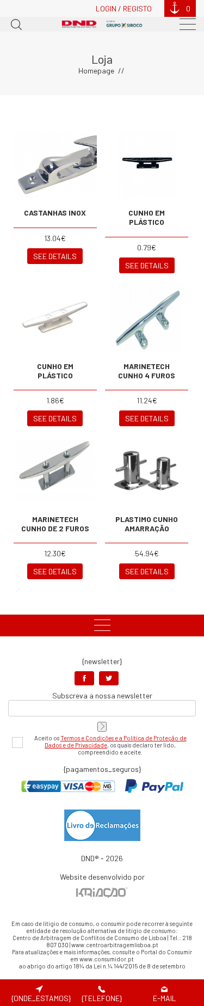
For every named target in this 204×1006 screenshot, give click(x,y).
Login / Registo (124, 8)
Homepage (96, 70)
